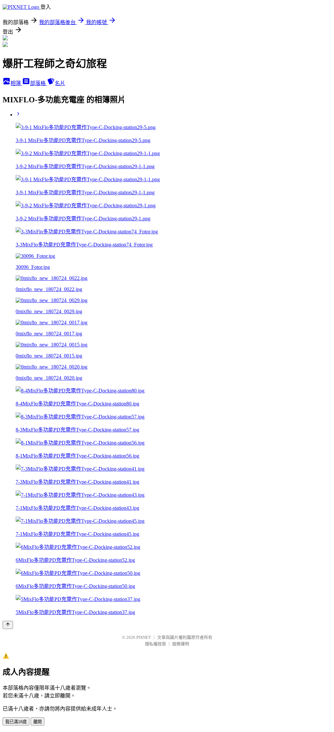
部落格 (38, 83)
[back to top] (8, 625)
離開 (37, 721)
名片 (60, 83)
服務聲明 (180, 643)
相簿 (16, 83)
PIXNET (143, 637)
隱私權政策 (155, 643)
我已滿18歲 (16, 721)
